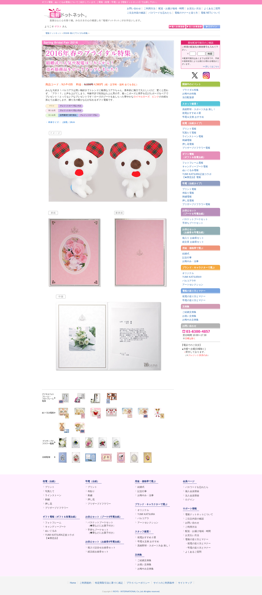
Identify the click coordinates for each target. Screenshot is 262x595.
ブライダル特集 (190, 90)
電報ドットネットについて (199, 514)
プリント (49, 487)
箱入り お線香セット (193, 238)
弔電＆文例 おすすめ (193, 117)
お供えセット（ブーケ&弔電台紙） (103, 516)
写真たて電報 (189, 132)
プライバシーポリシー (138, 582)
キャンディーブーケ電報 (195, 166)
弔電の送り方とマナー (194, 300)
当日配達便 (188, 97)
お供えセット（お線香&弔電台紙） (103, 541)
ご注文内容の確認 (136, 12)
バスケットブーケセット (195, 219)
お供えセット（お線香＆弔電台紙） (194, 231)
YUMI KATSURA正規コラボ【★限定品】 (59, 536)
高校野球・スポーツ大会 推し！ (198, 109)
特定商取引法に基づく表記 (109, 582)
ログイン (189, 499)
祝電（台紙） (50, 481)
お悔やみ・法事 (190, 261)
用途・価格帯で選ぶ (192, 248)
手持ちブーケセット (192, 223)
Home (73, 582)
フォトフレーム (53, 522)
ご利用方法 (149, 8)
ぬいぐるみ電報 (190, 170)
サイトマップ (185, 582)
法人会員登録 (192, 495)
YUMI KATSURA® (192, 277)
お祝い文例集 (189, 316)
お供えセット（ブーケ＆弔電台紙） (194, 212)
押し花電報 (188, 144)
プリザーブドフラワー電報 (196, 147)
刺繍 (47, 499)
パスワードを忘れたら (160, 12)
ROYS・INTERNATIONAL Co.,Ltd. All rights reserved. (136, 591)
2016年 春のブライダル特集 (75, 33)
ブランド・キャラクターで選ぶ (198, 267)
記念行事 (187, 257)
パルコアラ (143, 518)
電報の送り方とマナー (194, 290)
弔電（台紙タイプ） (192, 183)
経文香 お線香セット (193, 241)
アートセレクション (192, 284)
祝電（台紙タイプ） (192, 123)
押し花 (48, 503)
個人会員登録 (192, 491)
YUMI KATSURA (146, 514)
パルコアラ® (189, 280)
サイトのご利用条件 (163, 582)
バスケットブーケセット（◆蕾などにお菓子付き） (101, 524)
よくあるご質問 (212, 8)
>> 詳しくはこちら (211, 66)
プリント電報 (189, 128)
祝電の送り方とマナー (194, 296)
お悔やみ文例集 (190, 319)
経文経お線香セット (98, 551)
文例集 (185, 306)
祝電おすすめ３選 (191, 113)
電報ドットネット (53, 33)
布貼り (91, 491)
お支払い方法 (194, 8)
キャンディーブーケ (55, 526)
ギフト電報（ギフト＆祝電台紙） (194, 155)
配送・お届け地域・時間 (171, 8)
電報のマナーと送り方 (186, 12)
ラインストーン (53, 495)
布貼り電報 (188, 193)
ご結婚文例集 (189, 312)
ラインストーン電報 (192, 136)
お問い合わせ (134, 8)
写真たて (49, 491)
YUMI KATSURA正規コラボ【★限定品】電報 (196, 175)
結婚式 (185, 253)
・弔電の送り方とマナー (198, 547)
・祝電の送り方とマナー (198, 543)
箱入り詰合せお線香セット (101, 547)
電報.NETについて (210, 12)
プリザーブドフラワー (56, 507)
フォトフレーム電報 (192, 162)
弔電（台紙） (92, 481)
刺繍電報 (187, 140)
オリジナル (188, 273)
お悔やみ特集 (189, 93)
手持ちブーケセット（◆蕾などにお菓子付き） (101, 531)
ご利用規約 (85, 582)
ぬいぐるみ (51, 530)
